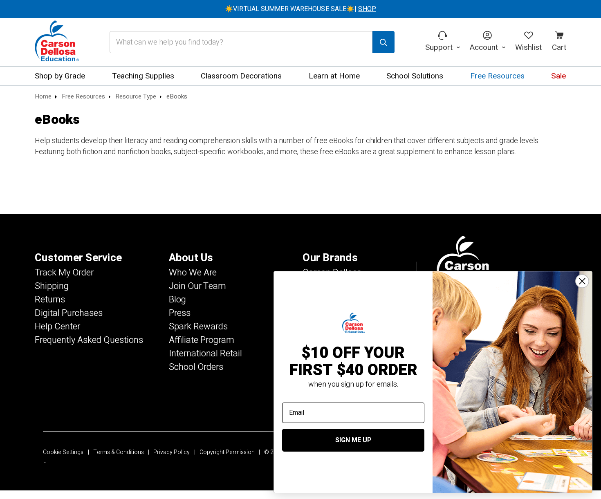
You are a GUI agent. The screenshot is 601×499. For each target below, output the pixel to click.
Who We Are (193, 272)
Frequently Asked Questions (89, 340)
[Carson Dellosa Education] (57, 42)
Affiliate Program (201, 340)
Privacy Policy (171, 452)
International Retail (205, 353)
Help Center (57, 326)
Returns (50, 299)
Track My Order (64, 272)
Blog (177, 299)
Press (180, 313)
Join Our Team (197, 286)
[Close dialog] (582, 281)
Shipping (52, 286)
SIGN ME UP (353, 440)
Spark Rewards (198, 326)
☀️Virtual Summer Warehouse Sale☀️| (300, 9)
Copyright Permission (227, 452)
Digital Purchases (69, 313)
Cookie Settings (63, 452)
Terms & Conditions (118, 452)
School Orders (196, 367)
